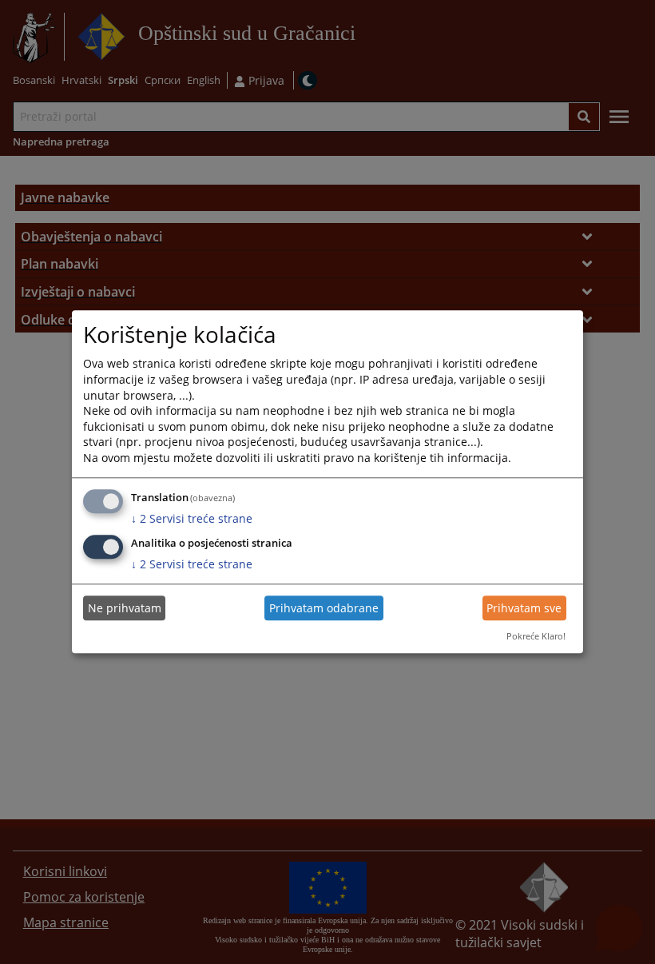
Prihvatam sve (524, 607)
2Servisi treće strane (191, 518)
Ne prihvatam (124, 607)
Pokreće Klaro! (536, 636)
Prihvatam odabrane (324, 607)
